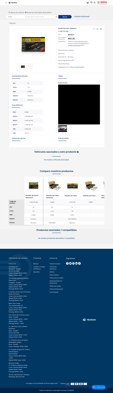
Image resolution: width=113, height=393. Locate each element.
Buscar (65, 17)
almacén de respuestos (74, 45)
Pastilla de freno (71, 196)
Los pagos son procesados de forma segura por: (42, 383)
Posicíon (12, 222)
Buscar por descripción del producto (39, 12)
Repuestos (36, 272)
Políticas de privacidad (56, 278)
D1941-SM (72, 202)
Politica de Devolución (56, 289)
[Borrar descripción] (56, 16)
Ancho (11, 211)
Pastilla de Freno (89, 196)
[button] (94, 2)
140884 (91, 202)
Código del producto (13, 202)
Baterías (35, 264)
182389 (52, 202)
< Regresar (12, 23)
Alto (11, 207)
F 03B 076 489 (33, 202)
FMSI (11, 215)
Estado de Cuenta (55, 264)
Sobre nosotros (54, 275)
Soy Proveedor (54, 292)
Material (12, 218)
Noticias (52, 272)
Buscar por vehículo (17, 12)
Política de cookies (55, 286)
